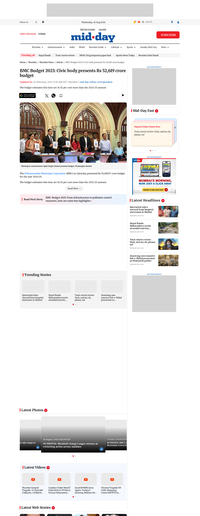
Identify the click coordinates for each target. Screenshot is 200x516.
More (163, 47)
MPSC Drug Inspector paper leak (95, 55)
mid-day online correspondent (96, 82)
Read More (73, 188)
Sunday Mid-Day (148, 47)
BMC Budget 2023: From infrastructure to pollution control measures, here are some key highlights (79, 199)
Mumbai (36, 47)
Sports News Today (125, 55)
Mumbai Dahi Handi (148, 55)
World (82, 47)
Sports (130, 47)
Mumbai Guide (96, 47)
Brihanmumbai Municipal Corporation (45, 173)
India (72, 47)
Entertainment (55, 47)
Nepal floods (45, 55)
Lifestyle (115, 47)
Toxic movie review (65, 55)
